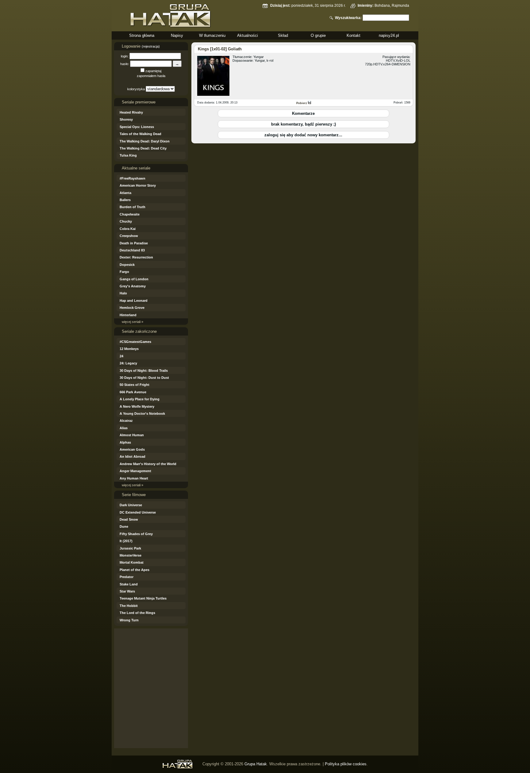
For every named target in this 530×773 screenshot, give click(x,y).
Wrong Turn (129, 620)
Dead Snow (129, 519)
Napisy (177, 35)
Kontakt (353, 35)
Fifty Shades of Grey (136, 534)
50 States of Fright (134, 384)
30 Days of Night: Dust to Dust (144, 377)
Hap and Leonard (134, 300)
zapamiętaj (153, 71)
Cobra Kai (128, 229)
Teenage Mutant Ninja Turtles (143, 598)
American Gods (132, 449)
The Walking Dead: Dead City (143, 148)
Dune (124, 526)
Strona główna (141, 35)
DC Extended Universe (138, 512)
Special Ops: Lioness (137, 127)
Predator (126, 577)
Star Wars (127, 591)
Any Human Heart (134, 478)
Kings (203, 49)
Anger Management (135, 471)
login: (125, 56)
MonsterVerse (130, 555)
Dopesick (127, 264)
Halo (123, 293)
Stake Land (129, 584)
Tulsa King (128, 155)
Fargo (124, 272)
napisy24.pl (389, 35)
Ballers (125, 200)
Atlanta (125, 193)
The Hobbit (129, 606)
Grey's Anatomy (133, 286)
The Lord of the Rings (137, 613)
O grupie (318, 35)
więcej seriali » (132, 322)
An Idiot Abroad (132, 456)
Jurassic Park (130, 548)
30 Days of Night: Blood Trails (144, 370)
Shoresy (126, 119)
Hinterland (128, 315)
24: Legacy (128, 363)
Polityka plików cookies (346, 764)
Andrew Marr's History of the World (148, 464)
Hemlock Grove (132, 307)
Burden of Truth (132, 207)
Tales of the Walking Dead (140, 134)
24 (121, 356)
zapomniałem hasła (151, 76)
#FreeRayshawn (132, 178)
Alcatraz (126, 420)
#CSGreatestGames (135, 342)
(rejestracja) (151, 46)
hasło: (124, 64)
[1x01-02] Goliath (226, 49)
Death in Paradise (134, 243)
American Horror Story (138, 185)
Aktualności (247, 35)
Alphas (125, 442)
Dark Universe (131, 505)
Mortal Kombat (132, 562)
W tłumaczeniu (212, 35)
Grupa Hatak (255, 764)
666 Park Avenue (133, 392)
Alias (124, 428)
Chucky (126, 221)
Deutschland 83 (132, 250)
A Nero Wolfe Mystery (137, 406)
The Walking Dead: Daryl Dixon (145, 141)
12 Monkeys (129, 349)
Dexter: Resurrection (136, 257)
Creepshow (129, 236)
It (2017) (126, 541)
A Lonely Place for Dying (139, 399)
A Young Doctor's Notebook (142, 413)
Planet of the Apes (134, 570)
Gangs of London (134, 279)
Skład (283, 35)
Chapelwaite (130, 214)
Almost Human (132, 435)
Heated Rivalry (131, 112)
